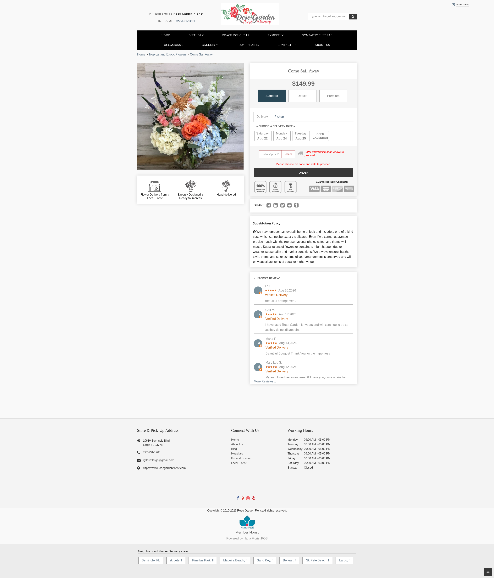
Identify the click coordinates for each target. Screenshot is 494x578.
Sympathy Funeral (317, 35)
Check (288, 153)
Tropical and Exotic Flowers (168, 54)
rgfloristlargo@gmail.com (158, 460)
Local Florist (238, 463)
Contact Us (287, 44)
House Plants (248, 44)
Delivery (262, 116)
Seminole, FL (151, 560)
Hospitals (237, 453)
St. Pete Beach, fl (318, 560)
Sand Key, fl (265, 560)
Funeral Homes (241, 458)
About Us (322, 44)
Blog (234, 448)
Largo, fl (344, 560)
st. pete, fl (176, 560)
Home (166, 35)
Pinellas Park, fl (203, 560)
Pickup (279, 116)
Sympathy (276, 35)
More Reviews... (265, 381)
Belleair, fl (289, 560)
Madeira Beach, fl (235, 560)
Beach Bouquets (235, 35)
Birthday (196, 35)
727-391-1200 (185, 21)
